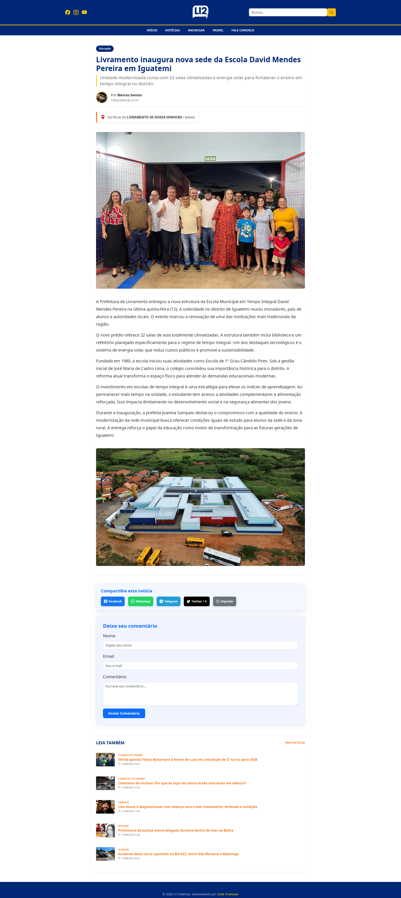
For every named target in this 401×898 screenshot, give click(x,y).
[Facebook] (67, 12)
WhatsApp (143, 601)
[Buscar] (331, 12)
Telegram (171, 601)
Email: (109, 656)
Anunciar (196, 30)
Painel (218, 30)
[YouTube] (84, 12)
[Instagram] (76, 12)
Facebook (115, 601)
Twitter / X (199, 601)
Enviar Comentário (124, 713)
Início (152, 30)
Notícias (172, 30)
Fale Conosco (242, 30)
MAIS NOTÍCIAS (295, 742)
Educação (105, 48)
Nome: (109, 636)
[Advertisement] (48, 103)
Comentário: (115, 677)
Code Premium (228, 894)
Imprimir (227, 601)
